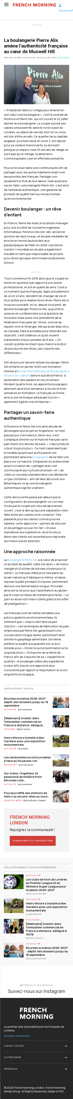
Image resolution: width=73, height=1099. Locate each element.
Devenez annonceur (17, 1036)
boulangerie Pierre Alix (22, 560)
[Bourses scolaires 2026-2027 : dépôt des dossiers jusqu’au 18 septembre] (61, 702)
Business (63, 58)
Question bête (13, 800)
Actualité (10, 710)
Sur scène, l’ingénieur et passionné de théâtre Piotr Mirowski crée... (23, 776)
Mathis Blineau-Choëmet (34, 800)
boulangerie (40, 457)
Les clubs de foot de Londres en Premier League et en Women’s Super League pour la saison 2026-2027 (46, 884)
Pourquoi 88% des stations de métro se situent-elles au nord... (27, 794)
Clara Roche (23, 748)
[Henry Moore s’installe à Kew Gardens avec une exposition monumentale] (61, 741)
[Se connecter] (60, 5)
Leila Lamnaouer (25, 709)
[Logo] (34, 5)
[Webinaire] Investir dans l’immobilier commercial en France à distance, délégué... (24, 721)
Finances (9, 729)
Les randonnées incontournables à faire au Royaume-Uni (27, 759)
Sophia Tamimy (23, 729)
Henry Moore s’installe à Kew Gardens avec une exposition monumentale (24, 741)
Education (10, 765)
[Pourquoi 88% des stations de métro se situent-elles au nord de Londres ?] (61, 796)
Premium (65, 10)
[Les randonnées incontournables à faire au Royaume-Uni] (61, 760)
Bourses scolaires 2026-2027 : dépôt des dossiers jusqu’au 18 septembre (26, 702)
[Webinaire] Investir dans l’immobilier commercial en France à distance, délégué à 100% (46, 929)
